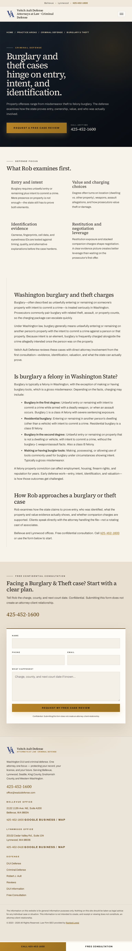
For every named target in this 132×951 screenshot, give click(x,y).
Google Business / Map (44, 819)
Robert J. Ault (14, 876)
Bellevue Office (20, 802)
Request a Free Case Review (37, 128)
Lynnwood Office (20, 829)
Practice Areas (27, 32)
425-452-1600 (80, 3)
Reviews (11, 882)
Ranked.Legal (72, 923)
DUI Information (15, 888)
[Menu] (121, 14)
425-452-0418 (15, 847)
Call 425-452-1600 (33, 946)
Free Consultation (16, 895)
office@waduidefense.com (21, 792)
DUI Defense (14, 863)
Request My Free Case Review (66, 708)
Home (10, 32)
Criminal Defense (52, 32)
